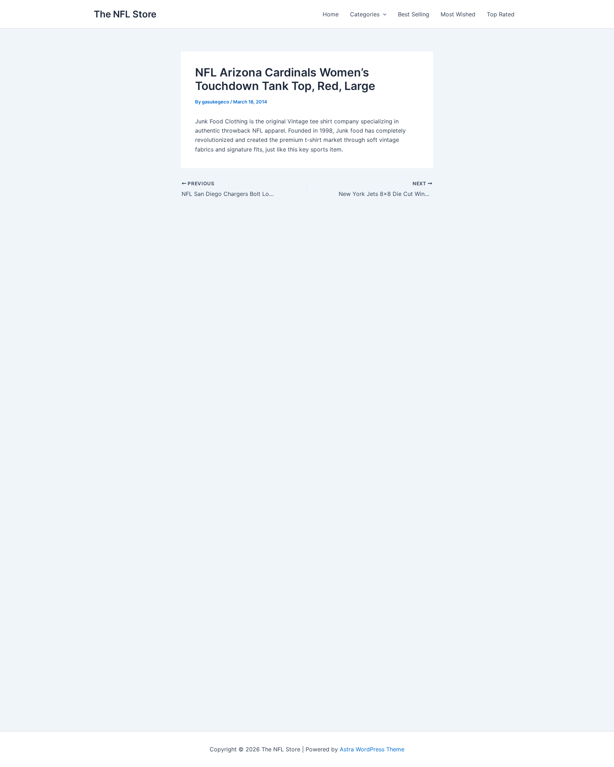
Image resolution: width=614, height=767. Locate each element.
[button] (383, 14)
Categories (364, 14)
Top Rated (501, 14)
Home (331, 14)
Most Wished (458, 14)
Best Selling (413, 14)
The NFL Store (125, 14)
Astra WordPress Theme (372, 749)
